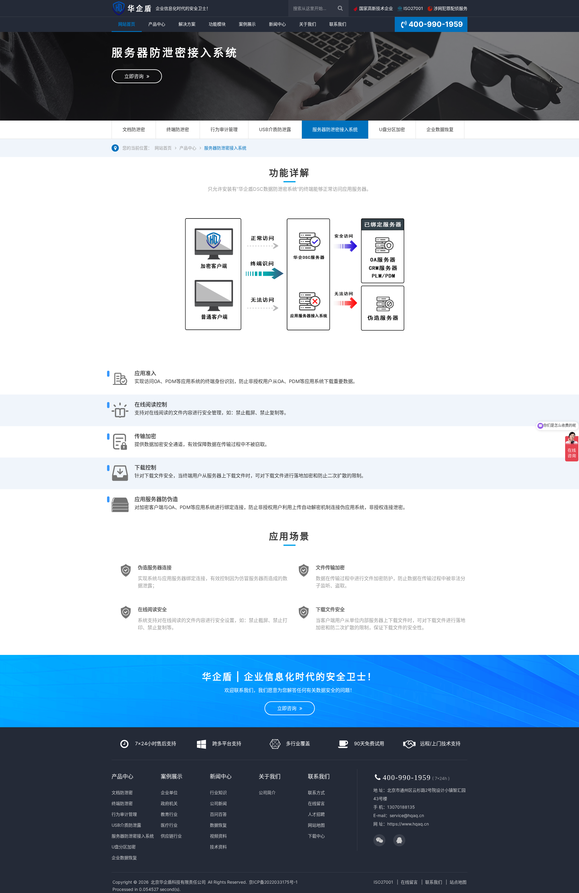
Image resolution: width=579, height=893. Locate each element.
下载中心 (316, 835)
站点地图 (458, 882)
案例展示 (247, 24)
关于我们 (307, 24)
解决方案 (187, 24)
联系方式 (316, 792)
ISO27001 (412, 8)
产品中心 (156, 24)
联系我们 (337, 24)
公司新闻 (218, 803)
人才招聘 (316, 814)
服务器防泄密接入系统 (335, 129)
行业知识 (218, 792)
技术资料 (218, 846)
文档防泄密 (133, 129)
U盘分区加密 (392, 129)
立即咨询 (135, 76)
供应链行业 (171, 835)
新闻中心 (277, 24)
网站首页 (126, 24)
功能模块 (217, 24)
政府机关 (169, 803)
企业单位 (169, 792)
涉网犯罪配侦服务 (449, 8)
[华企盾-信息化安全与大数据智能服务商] (132, 8)
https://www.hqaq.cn (408, 823)
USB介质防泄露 (275, 129)
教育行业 (169, 814)
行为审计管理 (224, 129)
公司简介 (267, 792)
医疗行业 (169, 825)
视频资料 (218, 835)
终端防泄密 (177, 129)
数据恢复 (218, 825)
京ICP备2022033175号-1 (273, 882)
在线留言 (316, 803)
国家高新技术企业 (375, 8)
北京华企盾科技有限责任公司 (178, 882)
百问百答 (218, 814)
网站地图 (316, 825)
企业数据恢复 (440, 129)
